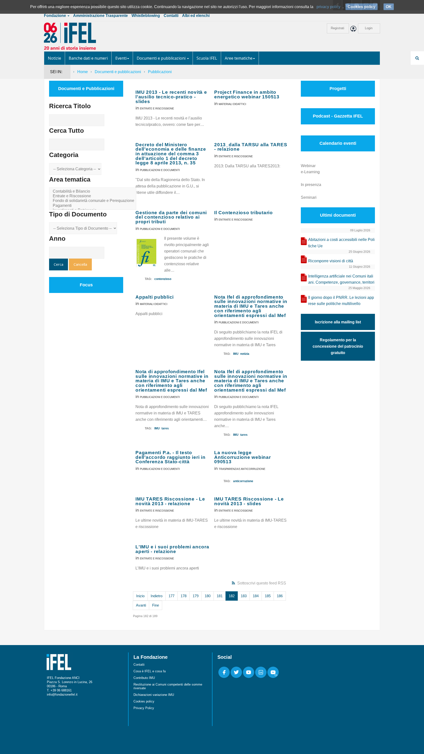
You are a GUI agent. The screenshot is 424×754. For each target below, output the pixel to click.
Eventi (121, 58)
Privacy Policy (143, 708)
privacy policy (328, 7)
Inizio (140, 596)
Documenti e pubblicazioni (161, 58)
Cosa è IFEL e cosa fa (149, 671)
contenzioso (162, 279)
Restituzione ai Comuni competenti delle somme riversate (167, 686)
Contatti (171, 15)
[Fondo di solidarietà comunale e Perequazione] (93, 200)
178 (183, 596)
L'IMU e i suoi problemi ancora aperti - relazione (172, 549)
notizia (244, 354)
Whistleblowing (146, 15)
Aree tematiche (238, 58)
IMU (235, 354)
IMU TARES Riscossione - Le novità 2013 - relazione (170, 501)
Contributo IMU (144, 678)
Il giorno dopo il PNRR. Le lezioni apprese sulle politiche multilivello (341, 300)
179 (196, 596)
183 (244, 596)
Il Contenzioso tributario (243, 212)
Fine (155, 605)
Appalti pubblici (154, 297)
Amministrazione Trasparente (100, 15)
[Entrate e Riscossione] (93, 196)
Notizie (54, 58)
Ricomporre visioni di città (330, 261)
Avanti (141, 605)
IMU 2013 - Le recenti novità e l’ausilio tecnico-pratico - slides (171, 97)
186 (280, 596)
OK (389, 7)
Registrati (337, 28)
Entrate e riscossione (157, 108)
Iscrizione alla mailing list (338, 322)
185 (268, 596)
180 (208, 596)
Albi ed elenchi (196, 15)
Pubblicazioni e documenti (160, 170)
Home (82, 72)
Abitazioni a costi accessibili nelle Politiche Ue (341, 243)
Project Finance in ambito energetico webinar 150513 (246, 94)
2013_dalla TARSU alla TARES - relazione (250, 147)
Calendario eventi (337, 143)
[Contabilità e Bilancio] (93, 191)
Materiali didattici (232, 104)
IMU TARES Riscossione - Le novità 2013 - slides (249, 501)
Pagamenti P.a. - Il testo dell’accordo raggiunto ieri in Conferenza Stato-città (170, 457)
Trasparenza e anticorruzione (242, 468)
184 (256, 596)
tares (165, 428)
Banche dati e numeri (88, 58)
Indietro (156, 596)
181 (220, 596)
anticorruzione (243, 481)
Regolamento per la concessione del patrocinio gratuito (338, 346)
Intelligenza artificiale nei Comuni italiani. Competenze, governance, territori (341, 279)
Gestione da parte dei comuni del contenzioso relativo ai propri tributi (171, 217)
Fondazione (55, 15)
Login (368, 28)
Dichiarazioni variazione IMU (153, 695)
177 (171, 596)
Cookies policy (143, 701)
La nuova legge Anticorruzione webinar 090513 (242, 457)
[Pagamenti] (93, 205)
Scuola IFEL (207, 58)
